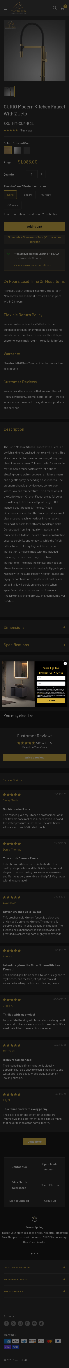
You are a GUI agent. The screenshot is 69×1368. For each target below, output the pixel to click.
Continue (50, 700)
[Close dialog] (65, 663)
